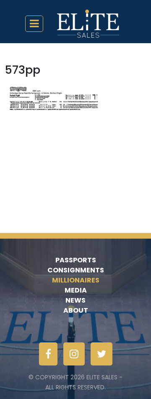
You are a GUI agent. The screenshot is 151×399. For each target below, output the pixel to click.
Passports (75, 260)
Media (76, 290)
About (75, 310)
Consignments (75, 270)
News (75, 300)
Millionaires (75, 280)
